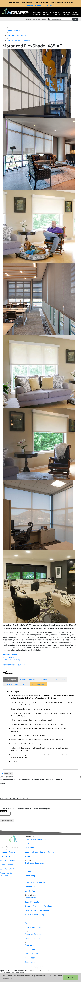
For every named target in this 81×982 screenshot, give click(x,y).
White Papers (30, 958)
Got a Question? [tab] (38, 684)
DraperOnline (30, 887)
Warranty (6, 665)
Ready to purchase (17, 665)
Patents (28, 923)
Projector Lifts (5, 856)
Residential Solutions (37, 13)
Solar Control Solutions (9, 869)
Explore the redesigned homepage (40, 5)
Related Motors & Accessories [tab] (16, 684)
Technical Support (32, 856)
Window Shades (6, 865)
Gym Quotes (30, 891)
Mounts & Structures (8, 860)
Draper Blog (30, 876)
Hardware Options (10, 655)
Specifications (30, 898)
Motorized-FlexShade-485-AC (19, 40)
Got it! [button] (70, 977)
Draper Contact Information (36, 839)
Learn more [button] (7, 979)
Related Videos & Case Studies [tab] (53, 679)
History (28, 867)
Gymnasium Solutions (66, 13)
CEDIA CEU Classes (33, 953)
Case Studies (30, 962)
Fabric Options (8, 657)
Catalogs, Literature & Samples (37, 910)
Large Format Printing (11, 660)
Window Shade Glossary (34, 915)
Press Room (29, 848)
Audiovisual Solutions (47, 13)
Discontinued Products (34, 927)
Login (44, 19)
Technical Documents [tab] (28, 679)
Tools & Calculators (32, 902)
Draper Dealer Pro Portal (35, 882)
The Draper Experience (34, 863)
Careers (28, 19)
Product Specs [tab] (10, 679)
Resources (36, 19)
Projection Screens (7, 852)
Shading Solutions (56, 13)
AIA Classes (29, 945)
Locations (29, 843)
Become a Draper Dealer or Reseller (39, 852)
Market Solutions (75, 13)
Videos (27, 919)
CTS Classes (30, 949)
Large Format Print (32, 938)
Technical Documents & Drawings (38, 906)
